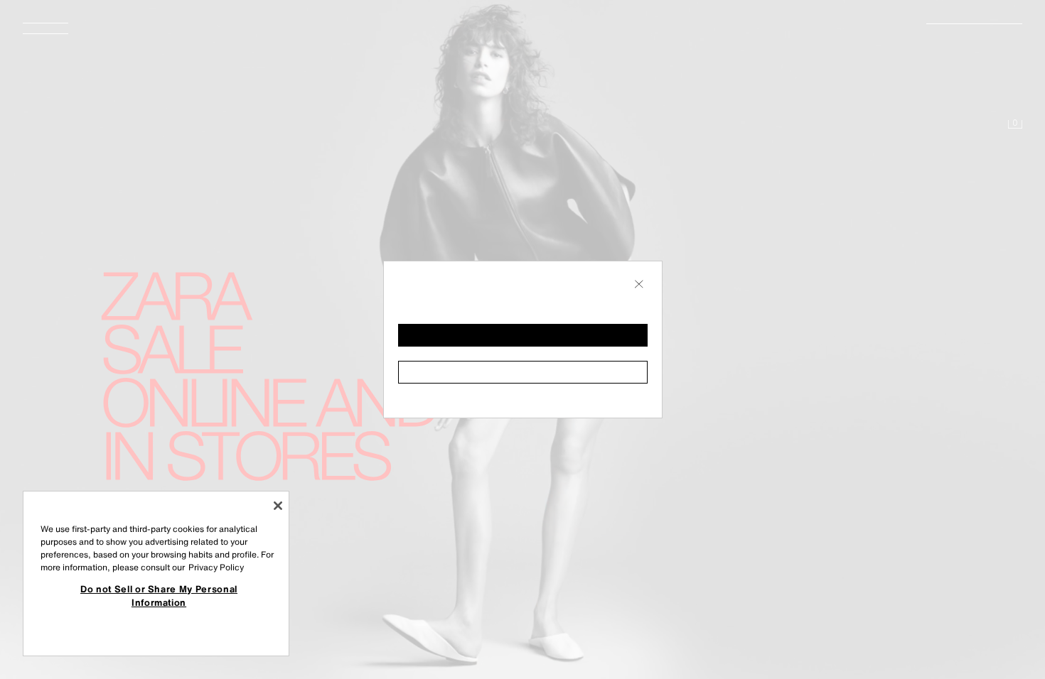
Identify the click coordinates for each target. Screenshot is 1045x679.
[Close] (277, 505)
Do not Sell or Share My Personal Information (158, 595)
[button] (523, 335)
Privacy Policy (216, 567)
